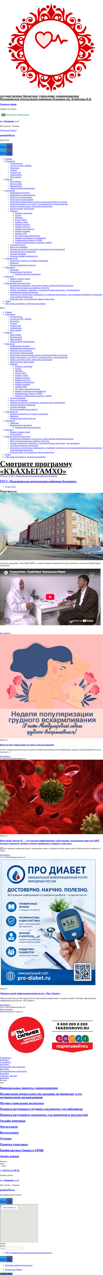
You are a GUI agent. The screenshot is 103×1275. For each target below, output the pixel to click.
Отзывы (13, 170)
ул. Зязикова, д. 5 (9, 121)
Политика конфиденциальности (24, 256)
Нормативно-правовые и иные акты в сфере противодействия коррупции (41, 285)
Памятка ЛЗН (21, 233)
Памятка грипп (21, 222)
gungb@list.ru (7, 135)
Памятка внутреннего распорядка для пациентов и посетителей (37, 249)
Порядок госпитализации (21, 197)
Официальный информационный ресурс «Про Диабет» (30, 993)
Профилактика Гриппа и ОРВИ (28, 240)
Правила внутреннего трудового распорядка (29, 261)
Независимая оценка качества (23, 265)
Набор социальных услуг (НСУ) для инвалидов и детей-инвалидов (39, 204)
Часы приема (15, 177)
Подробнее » (5, 756)
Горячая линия (8, 104)
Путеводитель (16, 163)
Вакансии (14, 263)
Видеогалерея (16, 184)
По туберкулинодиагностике (27, 236)
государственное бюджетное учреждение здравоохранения (39, 96)
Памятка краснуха (23, 227)
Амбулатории (16, 175)
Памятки (14, 211)
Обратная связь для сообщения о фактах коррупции (32, 299)
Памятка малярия (22, 231)
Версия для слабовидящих (17, 115)
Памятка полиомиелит (24, 229)
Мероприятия (16, 186)
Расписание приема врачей (21, 199)
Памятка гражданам (23, 213)
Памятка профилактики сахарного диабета (33, 242)
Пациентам (10, 190)
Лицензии (14, 270)
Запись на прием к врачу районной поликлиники (31, 206)
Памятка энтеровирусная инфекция (30, 238)
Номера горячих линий (20, 279)
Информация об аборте (20, 193)
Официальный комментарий (22, 188)
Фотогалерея (15, 181)
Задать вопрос (16, 281)
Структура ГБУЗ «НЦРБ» (21, 166)
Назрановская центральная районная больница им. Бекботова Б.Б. (46, 99)
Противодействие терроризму (23, 252)
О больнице (10, 161)
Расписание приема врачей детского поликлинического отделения (38, 202)
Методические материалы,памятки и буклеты (29, 288)
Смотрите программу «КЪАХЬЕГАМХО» (36, 467)
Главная (8, 159)
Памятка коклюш (22, 224)
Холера (18, 215)
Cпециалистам (11, 258)
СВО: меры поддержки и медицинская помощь (25, 304)
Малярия (19, 218)
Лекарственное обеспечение (22, 209)
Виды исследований (19, 247)
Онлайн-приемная (18, 254)
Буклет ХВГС (21, 220)
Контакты (9, 276)
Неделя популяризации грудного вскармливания (27, 744)
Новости (8, 179)
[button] (51, 308)
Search (2, 1243)
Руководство (15, 172)
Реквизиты (14, 168)
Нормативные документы (21, 272)
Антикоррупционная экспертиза (24, 292)
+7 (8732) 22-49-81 (9, 1170)
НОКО (8, 301)
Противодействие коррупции (17, 283)
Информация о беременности (22, 195)
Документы (10, 267)
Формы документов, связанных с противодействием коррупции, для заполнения (44, 290)
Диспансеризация (17, 245)
